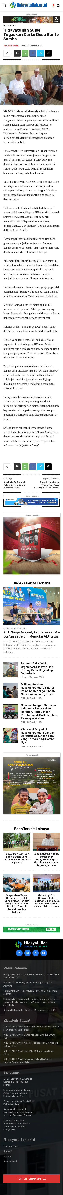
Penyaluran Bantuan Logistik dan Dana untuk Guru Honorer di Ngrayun (17, 858)
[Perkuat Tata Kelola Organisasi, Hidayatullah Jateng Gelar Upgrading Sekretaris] (10, 669)
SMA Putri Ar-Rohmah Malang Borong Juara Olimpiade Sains (14, 485)
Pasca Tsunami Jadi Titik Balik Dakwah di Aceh (18, 1103)
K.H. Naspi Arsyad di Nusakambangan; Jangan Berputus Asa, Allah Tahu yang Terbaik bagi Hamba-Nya (38, 736)
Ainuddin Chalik (11, 46)
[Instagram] (27, 953)
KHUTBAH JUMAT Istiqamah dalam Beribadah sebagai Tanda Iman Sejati (27, 1061)
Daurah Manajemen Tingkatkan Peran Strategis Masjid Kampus (47, 485)
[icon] (54, 5)
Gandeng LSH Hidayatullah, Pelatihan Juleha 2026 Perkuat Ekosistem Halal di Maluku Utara (46, 901)
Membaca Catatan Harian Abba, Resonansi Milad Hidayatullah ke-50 (16, 1092)
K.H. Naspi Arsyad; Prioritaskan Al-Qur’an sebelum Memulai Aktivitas (31, 634)
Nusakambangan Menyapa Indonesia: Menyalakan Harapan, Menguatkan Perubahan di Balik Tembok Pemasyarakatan (39, 712)
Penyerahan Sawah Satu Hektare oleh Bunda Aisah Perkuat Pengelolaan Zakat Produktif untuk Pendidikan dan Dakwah (16, 904)
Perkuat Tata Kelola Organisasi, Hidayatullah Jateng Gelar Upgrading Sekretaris (37, 668)
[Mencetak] (17, 53)
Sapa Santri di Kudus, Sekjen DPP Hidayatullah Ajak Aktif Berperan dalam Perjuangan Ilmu (46, 860)
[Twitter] (40, 53)
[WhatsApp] (25, 53)
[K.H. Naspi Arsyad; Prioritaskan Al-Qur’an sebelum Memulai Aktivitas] (31, 606)
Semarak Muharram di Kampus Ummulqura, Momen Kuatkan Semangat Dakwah (18, 1112)
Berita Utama (9, 25)
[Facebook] (32, 53)
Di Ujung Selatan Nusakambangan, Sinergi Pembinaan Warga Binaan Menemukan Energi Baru (38, 689)
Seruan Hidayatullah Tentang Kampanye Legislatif (29, 1010)
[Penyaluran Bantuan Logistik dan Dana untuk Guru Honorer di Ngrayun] (16, 842)
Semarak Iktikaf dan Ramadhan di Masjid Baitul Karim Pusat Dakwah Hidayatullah (16, 1125)
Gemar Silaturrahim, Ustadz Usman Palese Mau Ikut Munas (17, 1081)
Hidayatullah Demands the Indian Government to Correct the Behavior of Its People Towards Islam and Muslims (29, 1001)
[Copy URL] (48, 53)
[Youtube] (43, 953)
